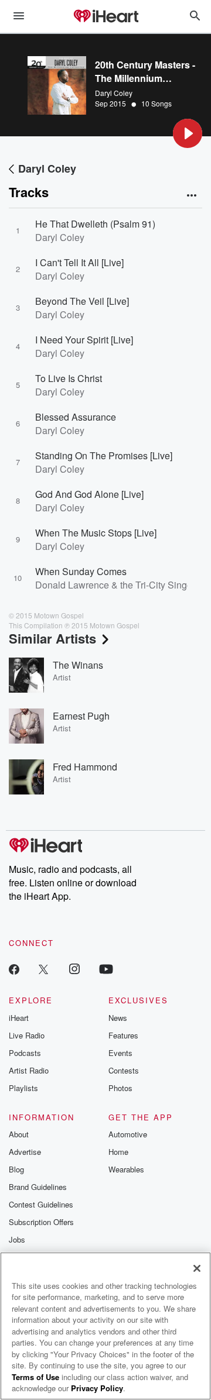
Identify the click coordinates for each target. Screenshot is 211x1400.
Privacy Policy (97, 1388)
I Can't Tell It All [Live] (79, 262)
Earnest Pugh (81, 716)
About (19, 1134)
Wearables (126, 1169)
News (117, 1017)
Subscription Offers (41, 1221)
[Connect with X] (43, 968)
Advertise (25, 1151)
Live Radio (27, 1035)
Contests (123, 1070)
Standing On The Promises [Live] (103, 455)
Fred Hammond (85, 766)
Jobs (17, 1239)
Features (123, 1035)
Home (118, 1151)
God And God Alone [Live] (89, 494)
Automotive (127, 1134)
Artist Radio (29, 1070)
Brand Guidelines (38, 1186)
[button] (187, 133)
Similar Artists (52, 638)
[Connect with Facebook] (14, 968)
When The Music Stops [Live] (95, 532)
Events (120, 1052)
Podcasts (25, 1052)
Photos (120, 1087)
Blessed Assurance (75, 417)
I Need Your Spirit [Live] (84, 339)
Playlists (23, 1087)
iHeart (19, 1017)
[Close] (197, 1268)
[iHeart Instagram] (74, 968)
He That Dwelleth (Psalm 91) (95, 224)
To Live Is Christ (68, 378)
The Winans (78, 665)
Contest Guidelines (41, 1204)
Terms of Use (35, 1376)
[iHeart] (105, 17)
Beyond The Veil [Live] (82, 301)
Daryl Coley (113, 93)
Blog (16, 1169)
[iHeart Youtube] (106, 968)
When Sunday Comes (81, 571)
